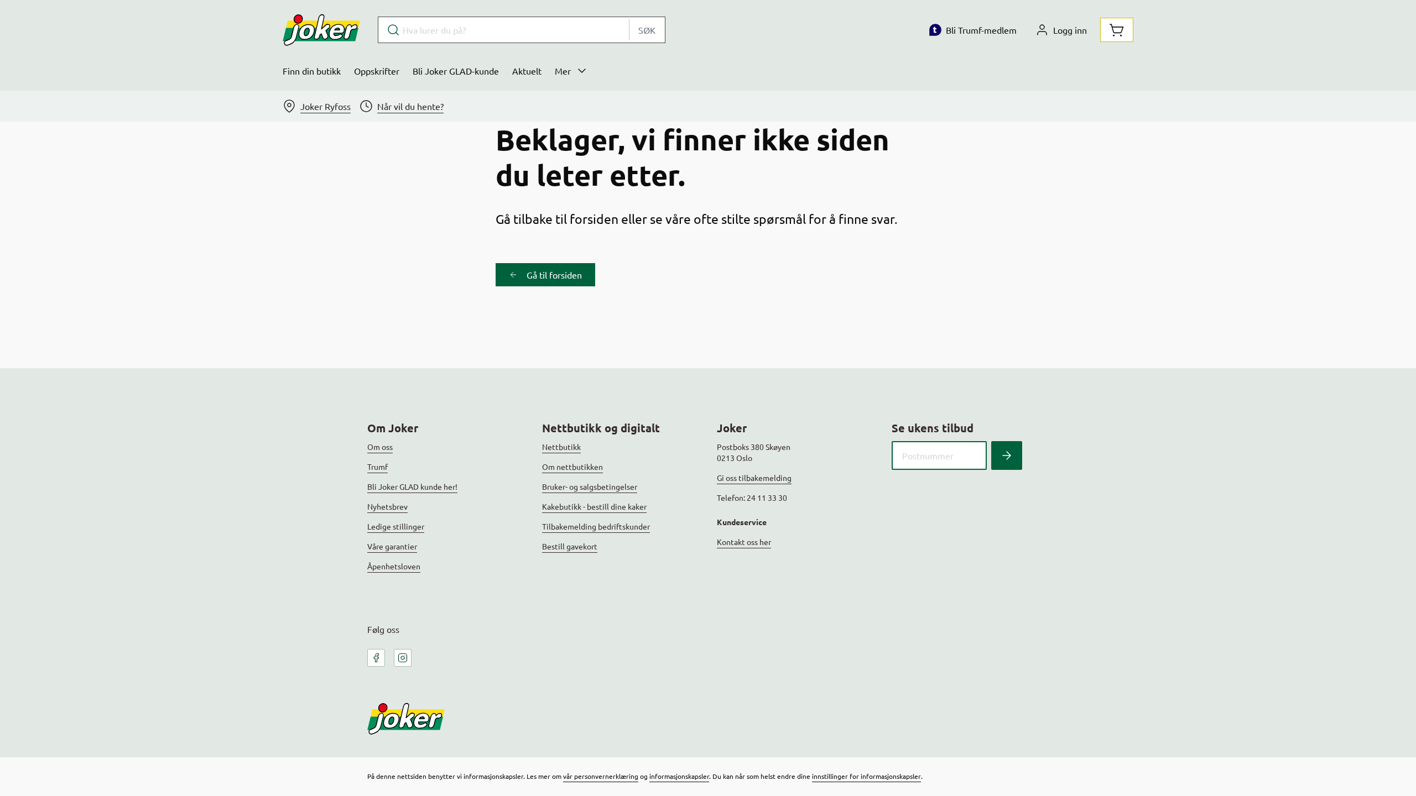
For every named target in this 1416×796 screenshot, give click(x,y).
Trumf (377, 467)
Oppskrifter (376, 70)
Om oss (380, 447)
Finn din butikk (312, 70)
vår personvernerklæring (600, 776)
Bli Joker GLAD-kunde (456, 70)
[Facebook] (376, 658)
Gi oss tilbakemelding (754, 478)
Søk (646, 29)
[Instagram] (403, 658)
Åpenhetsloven (393, 566)
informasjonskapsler (679, 776)
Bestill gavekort (569, 546)
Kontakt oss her (744, 542)
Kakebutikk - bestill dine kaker (594, 506)
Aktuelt (527, 70)
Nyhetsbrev (387, 506)
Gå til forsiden (554, 274)
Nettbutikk (561, 447)
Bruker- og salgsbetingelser (589, 486)
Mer (563, 70)
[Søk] (1006, 455)
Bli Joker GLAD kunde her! (412, 486)
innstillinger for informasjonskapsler (866, 776)
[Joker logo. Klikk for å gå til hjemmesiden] (321, 29)
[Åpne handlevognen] (1116, 30)
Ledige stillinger (395, 526)
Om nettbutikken (572, 467)
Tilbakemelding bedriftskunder (596, 526)
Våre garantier (392, 546)
